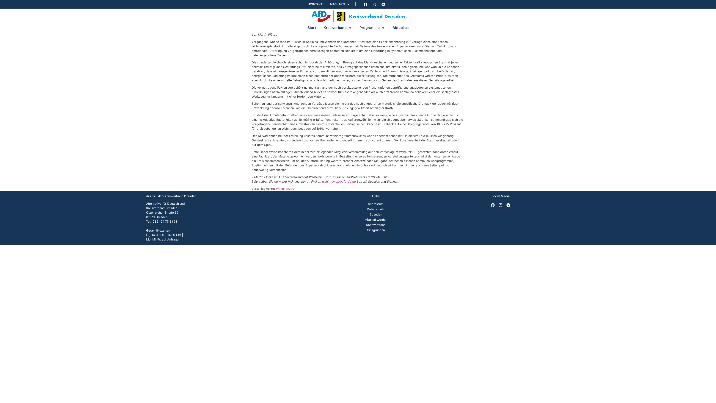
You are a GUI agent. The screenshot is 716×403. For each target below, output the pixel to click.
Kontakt (316, 4)
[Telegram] (383, 4)
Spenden (376, 214)
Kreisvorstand (376, 225)
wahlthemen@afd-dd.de (339, 181)
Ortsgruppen (376, 230)
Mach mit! (337, 4)
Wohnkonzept (285, 188)
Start (311, 28)
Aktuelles (400, 28)
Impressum (376, 204)
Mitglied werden (376, 219)
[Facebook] (365, 4)
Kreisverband (335, 28)
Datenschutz (376, 209)
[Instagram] (374, 4)
